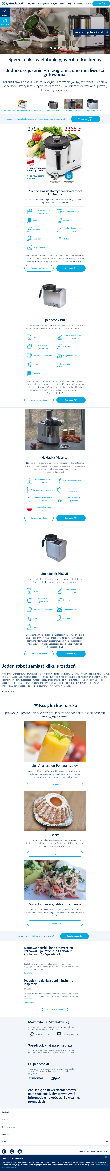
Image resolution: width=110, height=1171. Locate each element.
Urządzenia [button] (31, 4)
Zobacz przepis (55, 784)
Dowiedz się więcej (39, 268)
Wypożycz (82, 119)
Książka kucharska (58, 4)
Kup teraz (69, 268)
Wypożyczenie (43, 4)
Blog (69, 4)
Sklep (99, 4)
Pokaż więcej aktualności (55, 1009)
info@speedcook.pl (71, 1035)
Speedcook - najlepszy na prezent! (52, 1045)
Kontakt (88, 4)
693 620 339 (42, 1035)
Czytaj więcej (9, 691)
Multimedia (77, 4)
